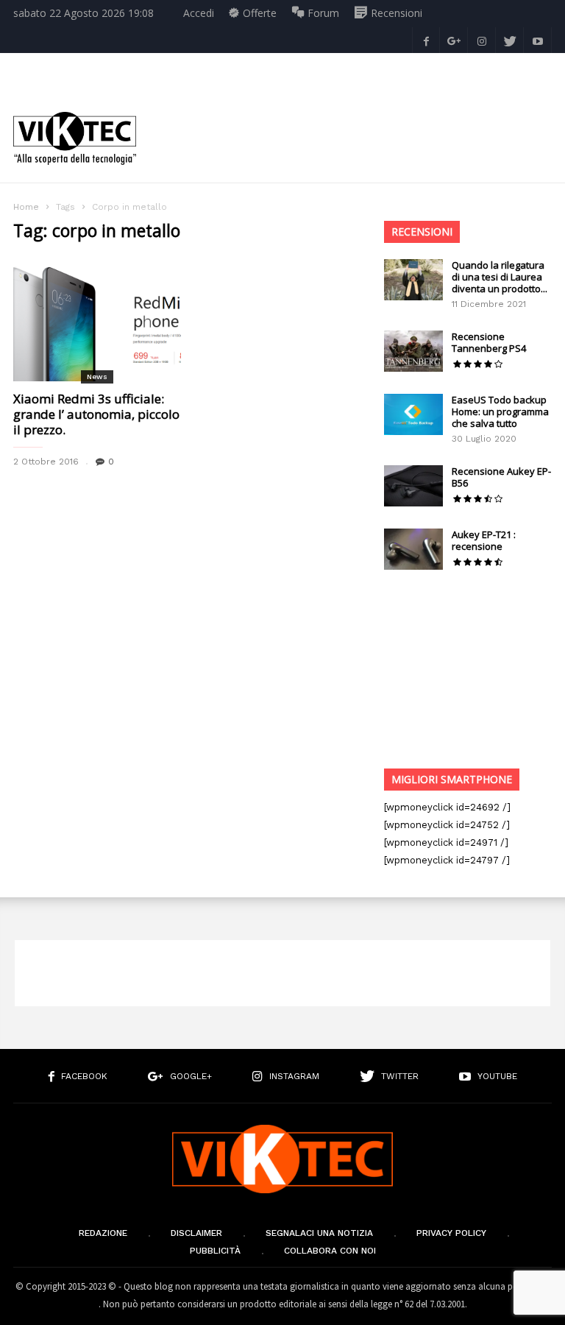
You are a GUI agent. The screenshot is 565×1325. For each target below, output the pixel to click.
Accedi (198, 13)
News (97, 376)
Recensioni (421, 232)
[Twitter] (510, 40)
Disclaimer (196, 1233)
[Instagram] (482, 40)
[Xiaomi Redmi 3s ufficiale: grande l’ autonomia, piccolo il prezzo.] (97, 319)
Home (26, 207)
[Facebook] (426, 40)
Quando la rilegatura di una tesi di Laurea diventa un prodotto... (499, 276)
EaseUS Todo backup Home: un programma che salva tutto (500, 411)
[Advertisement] (352, 127)
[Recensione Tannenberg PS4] (413, 351)
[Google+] (454, 40)
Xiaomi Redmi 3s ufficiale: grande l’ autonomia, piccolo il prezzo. (96, 414)
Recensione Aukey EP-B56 (501, 477)
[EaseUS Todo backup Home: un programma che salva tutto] (413, 414)
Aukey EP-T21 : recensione (484, 540)
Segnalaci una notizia (319, 1233)
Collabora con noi (330, 1251)
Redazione (103, 1233)
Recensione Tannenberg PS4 (489, 342)
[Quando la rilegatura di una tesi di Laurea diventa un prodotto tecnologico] (413, 279)
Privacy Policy (451, 1233)
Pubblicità (215, 1251)
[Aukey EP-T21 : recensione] (413, 549)
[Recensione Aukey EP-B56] (413, 485)
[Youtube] (538, 40)
